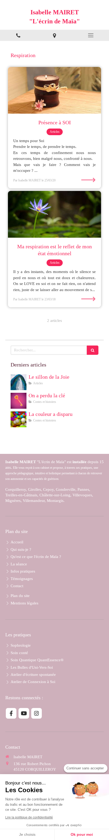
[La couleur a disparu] (18, 419)
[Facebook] (11, 713)
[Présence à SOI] (54, 90)
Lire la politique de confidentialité (29, 817)
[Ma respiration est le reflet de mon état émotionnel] (54, 214)
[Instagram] (36, 713)
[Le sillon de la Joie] (18, 382)
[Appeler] (18, 35)
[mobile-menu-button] (91, 35)
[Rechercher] (92, 350)
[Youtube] (24, 713)
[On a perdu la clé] (18, 401)
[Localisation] (54, 35)
